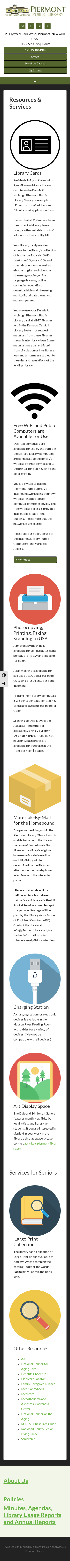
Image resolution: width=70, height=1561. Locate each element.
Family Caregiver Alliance (38, 1384)
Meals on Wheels (32, 1389)
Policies (14, 1499)
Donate (35, 56)
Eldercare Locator (33, 1379)
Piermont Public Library (35, 13)
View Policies (23, 559)
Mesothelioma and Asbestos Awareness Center (35, 1404)
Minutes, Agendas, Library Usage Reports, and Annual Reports (33, 1514)
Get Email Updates (35, 49)
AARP (25, 1359)
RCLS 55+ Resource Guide (38, 1424)
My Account (35, 70)
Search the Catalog (35, 63)
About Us (16, 1480)
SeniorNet (28, 1439)
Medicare (27, 1394)
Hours (46, 44)
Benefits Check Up (33, 1374)
